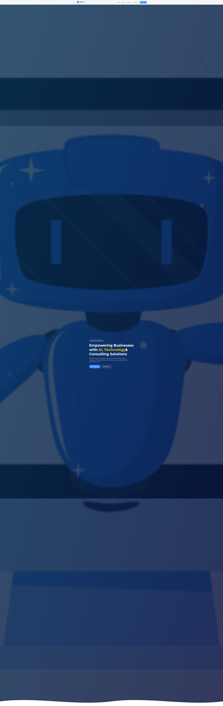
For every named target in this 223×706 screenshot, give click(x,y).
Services (128, 2)
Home (119, 2)
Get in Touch (94, 366)
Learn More (105, 366)
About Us (123, 2)
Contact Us (135, 2)
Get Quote (143, 2)
